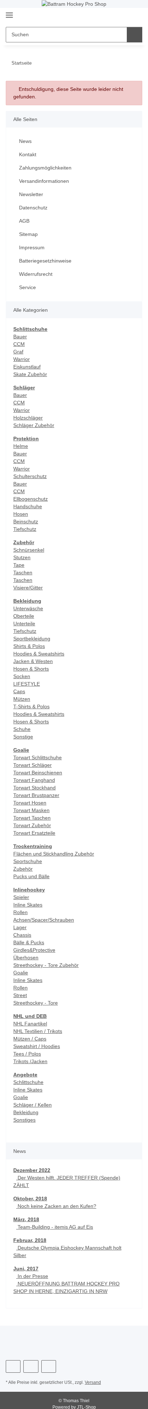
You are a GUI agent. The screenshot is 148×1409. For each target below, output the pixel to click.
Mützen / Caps (29, 1039)
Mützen (21, 699)
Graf (18, 351)
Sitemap (28, 234)
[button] (114, 16)
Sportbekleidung (31, 638)
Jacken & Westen (33, 661)
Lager (20, 927)
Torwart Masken (31, 810)
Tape (18, 565)
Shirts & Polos (29, 646)
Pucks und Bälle (31, 876)
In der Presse (32, 1276)
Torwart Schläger (32, 765)
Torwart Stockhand (34, 788)
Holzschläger (28, 418)
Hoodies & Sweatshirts (38, 654)
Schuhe (22, 729)
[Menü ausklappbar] (9, 12)
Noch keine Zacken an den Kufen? (56, 1206)
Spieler (21, 897)
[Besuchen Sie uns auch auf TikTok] (48, 1366)
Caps (19, 691)
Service (27, 287)
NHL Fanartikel (30, 1023)
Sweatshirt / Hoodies (36, 1046)
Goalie (20, 972)
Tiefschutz (24, 529)
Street (20, 995)
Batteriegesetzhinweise (45, 261)
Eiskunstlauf (27, 367)
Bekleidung (25, 1112)
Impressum (32, 247)
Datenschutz (33, 207)
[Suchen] (134, 34)
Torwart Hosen (29, 803)
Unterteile (24, 623)
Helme (20, 446)
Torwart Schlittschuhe (37, 757)
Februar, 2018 (29, 1240)
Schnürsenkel (28, 550)
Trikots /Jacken (30, 1061)
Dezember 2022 (31, 1170)
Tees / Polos (27, 1054)
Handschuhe (27, 506)
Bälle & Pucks (28, 942)
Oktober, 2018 (30, 1198)
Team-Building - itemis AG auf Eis (54, 1227)
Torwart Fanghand (34, 780)
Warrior (21, 359)
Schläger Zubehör (33, 425)
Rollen (20, 912)
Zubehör (23, 869)
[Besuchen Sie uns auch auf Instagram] (30, 1366)
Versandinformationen (44, 181)
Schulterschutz (30, 476)
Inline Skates (27, 905)
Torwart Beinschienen (37, 772)
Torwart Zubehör (32, 825)
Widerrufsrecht (35, 274)
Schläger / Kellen (32, 1105)
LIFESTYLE (26, 684)
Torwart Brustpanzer (36, 795)
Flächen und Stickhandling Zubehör (53, 854)
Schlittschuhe (28, 1082)
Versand (93, 1382)
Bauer (20, 336)
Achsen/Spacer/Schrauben (43, 920)
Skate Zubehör (30, 374)
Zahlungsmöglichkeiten (45, 168)
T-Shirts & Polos (31, 706)
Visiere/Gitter (28, 587)
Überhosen (25, 957)
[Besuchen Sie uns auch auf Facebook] (13, 1366)
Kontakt (27, 154)
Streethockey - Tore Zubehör (46, 965)
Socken (21, 676)
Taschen (22, 572)
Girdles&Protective (34, 950)
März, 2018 (26, 1219)
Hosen (20, 514)
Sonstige (23, 737)
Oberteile (23, 616)
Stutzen (22, 557)
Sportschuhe (27, 861)
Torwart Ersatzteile (34, 833)
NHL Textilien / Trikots (37, 1031)
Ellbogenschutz (30, 499)
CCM (19, 344)
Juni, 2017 (25, 1268)
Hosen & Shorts (31, 669)
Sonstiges (24, 1120)
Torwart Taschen (32, 818)
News (25, 141)
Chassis (22, 935)
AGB (24, 221)
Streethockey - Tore (35, 1003)
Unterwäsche (28, 608)
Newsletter (31, 194)
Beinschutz (25, 521)
